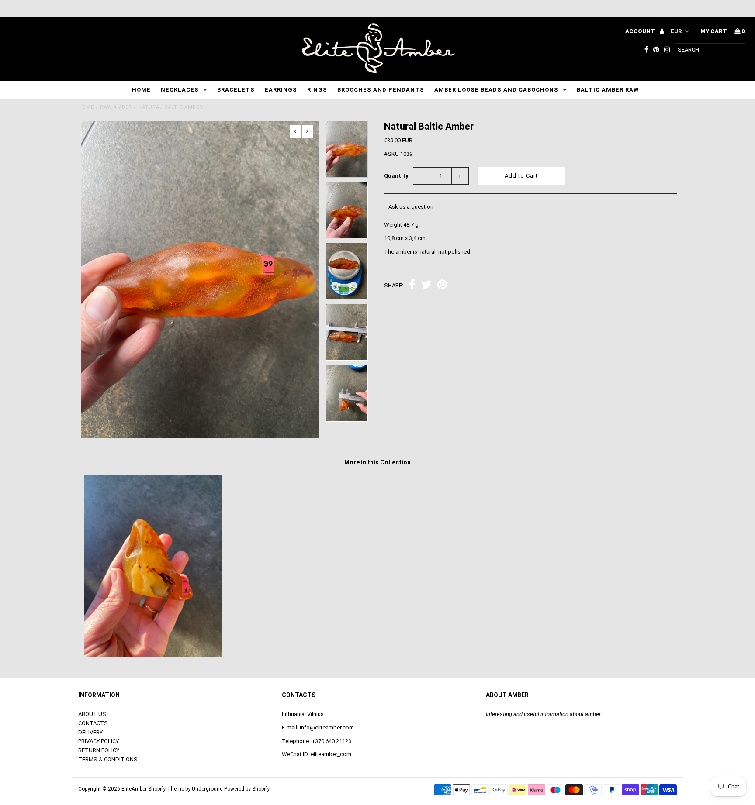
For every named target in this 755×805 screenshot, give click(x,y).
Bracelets (236, 89)
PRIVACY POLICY (98, 741)
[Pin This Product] (442, 285)
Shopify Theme (166, 789)
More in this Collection (377, 462)
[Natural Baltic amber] (153, 655)
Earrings (281, 89)
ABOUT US (92, 714)
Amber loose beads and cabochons (496, 89)
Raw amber (116, 107)
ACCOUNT (640, 31)
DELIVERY (90, 732)
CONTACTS (93, 723)
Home (141, 89)
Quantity (396, 175)
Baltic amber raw (608, 89)
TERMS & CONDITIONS (108, 759)
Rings (317, 89)
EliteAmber (134, 789)
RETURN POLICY (98, 750)
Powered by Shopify (247, 789)
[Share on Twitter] (426, 285)
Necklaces (180, 89)
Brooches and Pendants (380, 89)
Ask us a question (410, 206)
